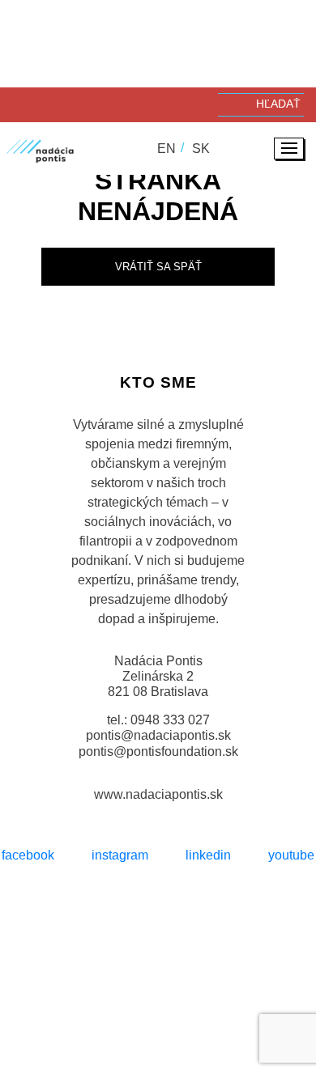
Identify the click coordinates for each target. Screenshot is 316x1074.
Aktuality (134, 1010)
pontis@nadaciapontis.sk (158, 735)
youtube (291, 855)
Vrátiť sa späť (158, 267)
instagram (120, 855)
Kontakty (207, 1010)
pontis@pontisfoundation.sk (158, 751)
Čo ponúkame (229, 986)
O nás (82, 986)
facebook (28, 855)
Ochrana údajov (108, 947)
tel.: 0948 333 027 (158, 720)
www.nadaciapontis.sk (158, 794)
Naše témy (143, 986)
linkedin (208, 855)
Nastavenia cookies (219, 947)
